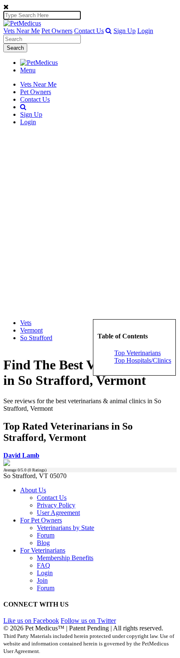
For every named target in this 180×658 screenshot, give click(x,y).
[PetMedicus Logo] (39, 62)
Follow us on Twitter (88, 620)
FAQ (43, 565)
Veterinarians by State (65, 527)
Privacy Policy (56, 505)
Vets (25, 322)
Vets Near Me (21, 30)
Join (42, 580)
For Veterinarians (42, 550)
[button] (108, 30)
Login (145, 30)
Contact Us (89, 30)
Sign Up (124, 30)
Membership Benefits (65, 557)
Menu (28, 70)
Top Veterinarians (137, 352)
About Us (33, 490)
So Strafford (36, 337)
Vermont (31, 330)
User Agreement (58, 512)
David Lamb (21, 455)
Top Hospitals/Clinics (142, 360)
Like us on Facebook (31, 620)
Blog (43, 542)
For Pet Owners (41, 520)
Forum (45, 535)
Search (15, 48)
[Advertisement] (90, 222)
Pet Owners (56, 30)
